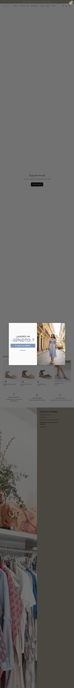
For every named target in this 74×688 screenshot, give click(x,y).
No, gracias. (23, 350)
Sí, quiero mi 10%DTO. (23, 345)
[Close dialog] (63, 324)
